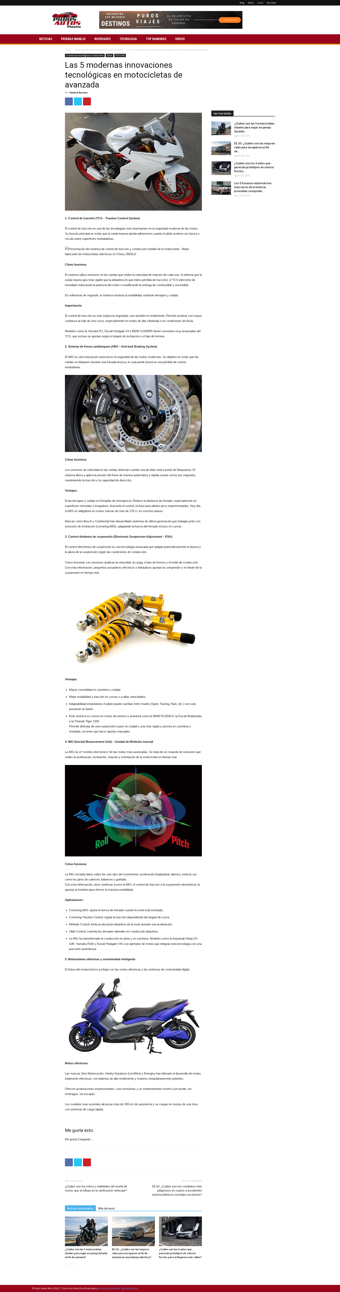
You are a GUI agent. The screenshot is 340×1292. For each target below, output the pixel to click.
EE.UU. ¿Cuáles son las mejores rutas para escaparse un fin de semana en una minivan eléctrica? (131, 1253)
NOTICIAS (45, 39)
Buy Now (271, 2)
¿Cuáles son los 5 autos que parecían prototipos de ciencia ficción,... (254, 167)
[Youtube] (305, 3)
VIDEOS (180, 39)
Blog (242, 2)
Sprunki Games (129, 1288)
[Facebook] (285, 3)
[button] (303, 39)
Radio (251, 2)
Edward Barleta (79, 92)
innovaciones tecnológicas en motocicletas (99, 49)
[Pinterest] (292, 3)
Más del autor (106, 1208)
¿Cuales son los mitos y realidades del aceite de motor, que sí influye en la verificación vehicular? (96, 1188)
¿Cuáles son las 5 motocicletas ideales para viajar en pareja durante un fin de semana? (86, 1253)
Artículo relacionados (80, 1208)
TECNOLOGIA (128, 39)
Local (260, 2)
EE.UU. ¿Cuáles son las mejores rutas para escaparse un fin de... (254, 147)
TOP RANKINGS (156, 39)
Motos (109, 55)
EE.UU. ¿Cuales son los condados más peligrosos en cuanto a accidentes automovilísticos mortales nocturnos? (177, 1190)
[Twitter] (298, 3)
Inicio (68, 49)
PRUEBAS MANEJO (73, 39)
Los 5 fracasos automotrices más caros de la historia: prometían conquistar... (253, 187)
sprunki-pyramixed (108, 1288)
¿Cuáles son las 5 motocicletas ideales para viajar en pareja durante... (254, 127)
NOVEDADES (102, 39)
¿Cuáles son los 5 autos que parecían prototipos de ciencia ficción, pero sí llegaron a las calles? (180, 1253)
